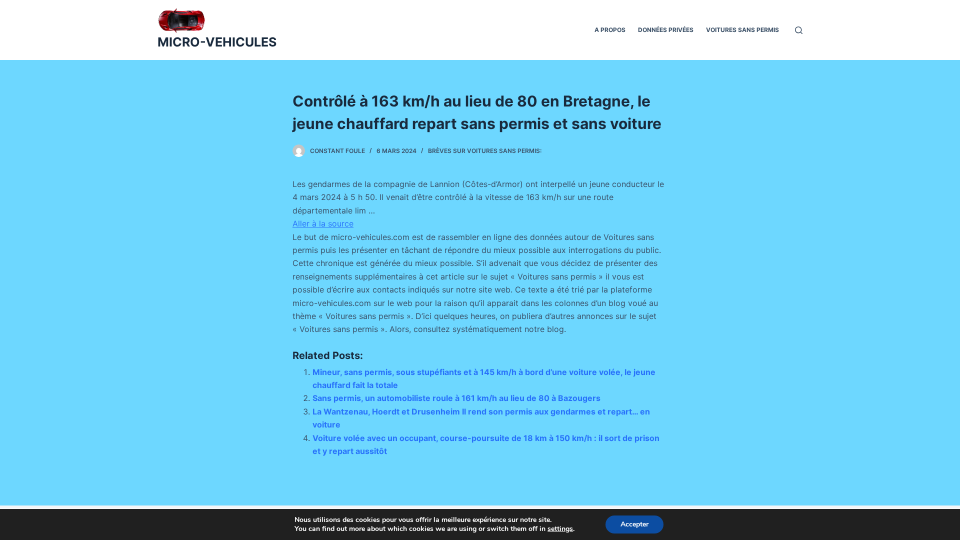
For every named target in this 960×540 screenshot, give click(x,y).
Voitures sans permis (742, 30)
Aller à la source (323, 223)
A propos (610, 30)
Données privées (666, 30)
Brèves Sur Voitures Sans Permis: (485, 150)
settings (560, 529)
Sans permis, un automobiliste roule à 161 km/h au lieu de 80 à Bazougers (456, 398)
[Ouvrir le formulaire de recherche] (798, 30)
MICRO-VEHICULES (217, 42)
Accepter (634, 524)
